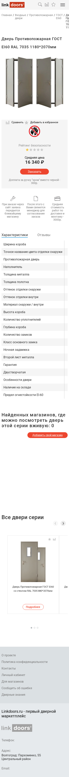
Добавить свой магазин (47, 435)
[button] (63, 523)
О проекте (9, 655)
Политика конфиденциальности (25, 662)
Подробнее (33, 606)
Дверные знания (13, 695)
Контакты (9, 668)
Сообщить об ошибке (17, 688)
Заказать (34, 172)
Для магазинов (13, 681)
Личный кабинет (13, 675)
